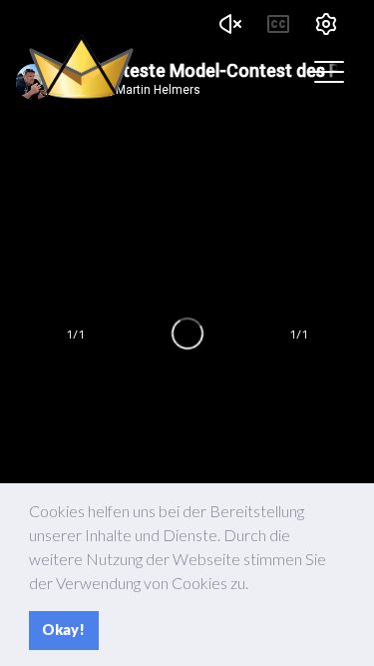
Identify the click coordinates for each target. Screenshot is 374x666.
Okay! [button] (63, 629)
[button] (254, 585)
